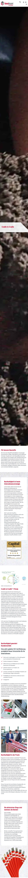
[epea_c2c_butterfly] (14, 571)
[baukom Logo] (7, 1)
